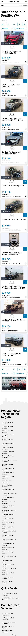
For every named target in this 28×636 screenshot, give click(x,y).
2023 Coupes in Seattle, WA (8, 573)
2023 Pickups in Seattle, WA (8, 548)
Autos (2, 5)
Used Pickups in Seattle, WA (8, 627)
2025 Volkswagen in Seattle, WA (9, 460)
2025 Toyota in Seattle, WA (8, 440)
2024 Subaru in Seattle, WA (8, 490)
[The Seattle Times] (14, 2)
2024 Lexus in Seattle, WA (7, 456)
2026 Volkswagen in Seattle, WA (9, 569)
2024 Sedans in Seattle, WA (8, 444)
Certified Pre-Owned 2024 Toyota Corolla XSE (11, 52)
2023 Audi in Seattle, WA (7, 486)
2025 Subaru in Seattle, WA (8, 469)
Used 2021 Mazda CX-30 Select (14, 219)
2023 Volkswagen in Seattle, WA (9, 494)
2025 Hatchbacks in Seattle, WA (9, 532)
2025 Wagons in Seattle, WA (8, 552)
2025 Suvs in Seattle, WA (7, 423)
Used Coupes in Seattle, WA (8, 631)
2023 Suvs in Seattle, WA (7, 431)
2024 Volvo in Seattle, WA (7, 527)
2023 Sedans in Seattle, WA (8, 498)
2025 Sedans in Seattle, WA (8, 473)
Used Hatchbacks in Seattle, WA (9, 623)
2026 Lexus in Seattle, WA (7, 536)
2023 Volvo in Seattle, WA (7, 519)
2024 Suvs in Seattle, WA (7, 427)
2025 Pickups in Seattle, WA (8, 544)
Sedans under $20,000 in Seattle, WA (10, 598)
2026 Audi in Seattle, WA (7, 582)
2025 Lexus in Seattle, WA (7, 481)
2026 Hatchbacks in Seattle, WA (9, 557)
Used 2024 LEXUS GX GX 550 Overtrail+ (13, 321)
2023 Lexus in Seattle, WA (7, 465)
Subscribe (25, 5)
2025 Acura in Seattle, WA (7, 515)
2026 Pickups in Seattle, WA (8, 565)
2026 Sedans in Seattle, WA (8, 523)
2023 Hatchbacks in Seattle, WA (9, 502)
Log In (20, 5)
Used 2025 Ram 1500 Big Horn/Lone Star (11, 354)
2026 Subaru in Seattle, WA (8, 578)
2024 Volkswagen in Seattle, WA (9, 511)
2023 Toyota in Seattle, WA (8, 477)
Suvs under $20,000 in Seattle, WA (9, 594)
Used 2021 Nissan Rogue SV (13, 185)
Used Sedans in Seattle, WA (8, 618)
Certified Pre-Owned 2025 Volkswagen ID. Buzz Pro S (12, 119)
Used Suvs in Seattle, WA (7, 614)
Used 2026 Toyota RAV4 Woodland (11, 85)
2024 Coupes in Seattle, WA (8, 561)
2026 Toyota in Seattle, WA (8, 452)
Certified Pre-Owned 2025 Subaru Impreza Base (11, 253)
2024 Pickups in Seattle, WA (8, 506)
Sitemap (14, 634)
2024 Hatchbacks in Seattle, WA (9, 540)
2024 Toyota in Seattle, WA (8, 435)
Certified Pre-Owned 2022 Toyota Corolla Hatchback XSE (13, 287)
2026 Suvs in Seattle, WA (7, 448)
